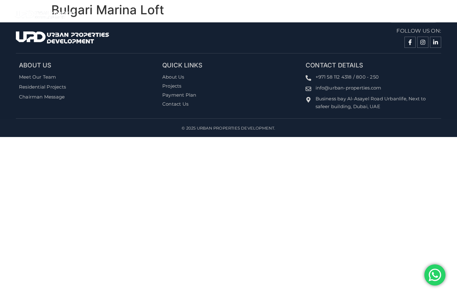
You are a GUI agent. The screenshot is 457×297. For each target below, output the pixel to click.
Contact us (345, 14)
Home (225, 14)
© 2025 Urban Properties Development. (228, 128)
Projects (301, 14)
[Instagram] (422, 42)
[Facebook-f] (410, 42)
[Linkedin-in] (435, 42)
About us (261, 14)
